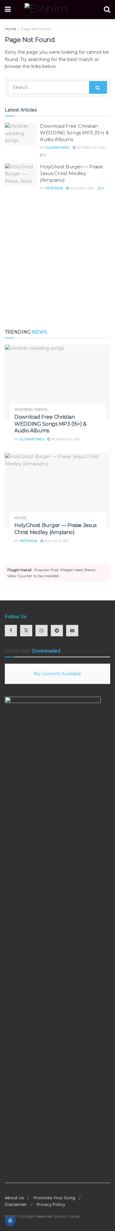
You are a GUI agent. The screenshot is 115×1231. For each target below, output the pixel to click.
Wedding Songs (31, 409)
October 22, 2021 (91, 147)
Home (10, 28)
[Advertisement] (57, 260)
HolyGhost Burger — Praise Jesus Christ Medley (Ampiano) (71, 173)
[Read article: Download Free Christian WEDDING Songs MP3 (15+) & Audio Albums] (21, 134)
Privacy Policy (51, 1204)
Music (20, 518)
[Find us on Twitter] (26, 630)
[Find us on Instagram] (41, 630)
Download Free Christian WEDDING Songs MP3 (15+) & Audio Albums (74, 132)
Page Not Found (36, 28)
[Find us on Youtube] (72, 630)
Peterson (54, 188)
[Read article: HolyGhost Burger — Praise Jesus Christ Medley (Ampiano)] (21, 174)
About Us (14, 1197)
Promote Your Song (54, 1197)
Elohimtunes (57, 147)
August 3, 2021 (82, 188)
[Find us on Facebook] (11, 630)
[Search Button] (107, 9)
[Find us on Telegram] (57, 630)
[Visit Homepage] (57, 9)
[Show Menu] (8, 9)
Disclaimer (16, 1204)
